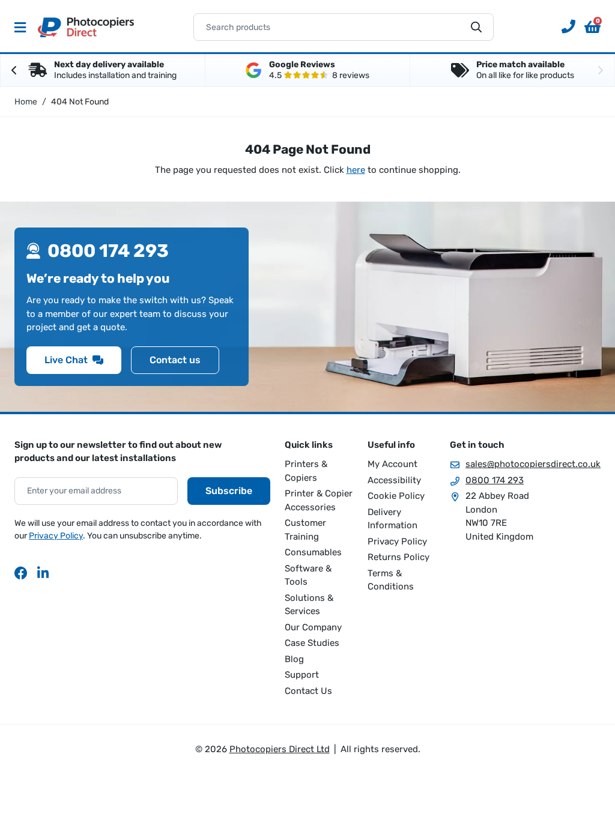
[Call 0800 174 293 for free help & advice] (564, 27)
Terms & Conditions (391, 580)
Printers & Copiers (306, 471)
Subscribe (228, 490)
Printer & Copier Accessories (319, 500)
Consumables (313, 552)
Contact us (175, 360)
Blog (294, 659)
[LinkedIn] (43, 572)
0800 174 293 (494, 480)
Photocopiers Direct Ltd (86, 27)
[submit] (476, 27)
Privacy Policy (56, 536)
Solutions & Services (309, 604)
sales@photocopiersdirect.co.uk (533, 464)
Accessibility (394, 480)
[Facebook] (21, 572)
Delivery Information (392, 519)
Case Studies (312, 643)
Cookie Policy (396, 495)
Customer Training (305, 529)
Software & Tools (308, 575)
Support (302, 674)
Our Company (313, 627)
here (356, 169)
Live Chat (66, 360)
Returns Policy (398, 557)
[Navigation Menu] (20, 27)
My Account (392, 464)
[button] (592, 27)
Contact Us (308, 691)
